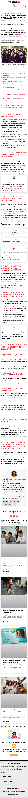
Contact (14, 6)
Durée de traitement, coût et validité (12, 103)
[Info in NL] (24, 5)
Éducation (7, 13)
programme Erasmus (7, 186)
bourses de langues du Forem (16, 188)
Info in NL (24, 6)
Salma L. (4, 20)
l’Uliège (7, 171)
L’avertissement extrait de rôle (10, 306)
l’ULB (2, 171)
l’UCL (4, 171)
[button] (4, 4)
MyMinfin (5, 312)
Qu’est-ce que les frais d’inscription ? (12, 71)
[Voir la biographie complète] (20, 499)
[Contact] (14, 5)
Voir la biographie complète (14, 498)
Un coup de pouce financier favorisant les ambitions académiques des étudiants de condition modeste (13, 107)
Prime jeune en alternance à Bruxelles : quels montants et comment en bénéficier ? (13, 561)
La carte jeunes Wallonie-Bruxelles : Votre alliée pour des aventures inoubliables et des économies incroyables (13, 712)
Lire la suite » (6, 571)
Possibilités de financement (17, 13)
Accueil (2, 13)
